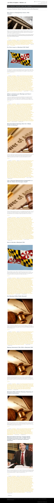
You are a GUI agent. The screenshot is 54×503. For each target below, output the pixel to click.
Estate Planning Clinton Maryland (16, 84)
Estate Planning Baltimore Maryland (27, 80)
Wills (32, 42)
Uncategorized (28, 42)
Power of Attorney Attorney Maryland (26, 235)
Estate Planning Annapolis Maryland (22, 78)
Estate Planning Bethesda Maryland (23, 81)
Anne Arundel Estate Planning (17, 34)
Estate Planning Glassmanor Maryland (25, 112)
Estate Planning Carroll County (20, 82)
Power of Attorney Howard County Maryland (14, 237)
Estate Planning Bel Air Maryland (12, 81)
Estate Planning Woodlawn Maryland (19, 120)
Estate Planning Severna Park (25, 119)
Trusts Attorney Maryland (17, 432)
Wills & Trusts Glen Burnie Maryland (18, 43)
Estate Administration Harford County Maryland (18, 77)
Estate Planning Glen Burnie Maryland (20, 226)
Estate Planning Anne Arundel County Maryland (21, 218)
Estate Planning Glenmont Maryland (23, 113)
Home (8, 6)
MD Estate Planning (15, 36)
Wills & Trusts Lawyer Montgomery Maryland (18, 89)
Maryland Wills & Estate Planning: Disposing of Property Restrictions (20, 392)
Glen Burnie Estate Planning (21, 35)
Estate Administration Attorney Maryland (26, 75)
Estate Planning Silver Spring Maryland (19, 42)
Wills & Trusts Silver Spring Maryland (24, 90)
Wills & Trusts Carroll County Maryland (20, 87)
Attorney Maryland (23, 217)
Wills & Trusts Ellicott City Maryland (20, 341)
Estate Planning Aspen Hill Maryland (23, 79)
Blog (25, 6)
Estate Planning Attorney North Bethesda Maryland (19, 79)
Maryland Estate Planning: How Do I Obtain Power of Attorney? (19, 124)
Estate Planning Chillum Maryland (16, 223)
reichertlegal (14, 40)
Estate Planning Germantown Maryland (13, 112)
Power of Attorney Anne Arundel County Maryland (19, 235)
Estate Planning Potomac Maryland (12, 117)
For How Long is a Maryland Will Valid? (18, 47)
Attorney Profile (18, 6)
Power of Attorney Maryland (26, 237)
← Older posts (9, 495)
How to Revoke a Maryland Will (16, 242)
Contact (22, 6)
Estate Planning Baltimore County (16, 80)
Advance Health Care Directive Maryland (26, 476)
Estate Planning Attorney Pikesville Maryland (21, 478)
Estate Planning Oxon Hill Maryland (16, 116)
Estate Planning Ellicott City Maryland (16, 284)
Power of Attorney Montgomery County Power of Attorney (20, 238)
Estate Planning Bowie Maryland (12, 108)
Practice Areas (13, 6)
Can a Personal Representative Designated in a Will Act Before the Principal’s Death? (20, 181)
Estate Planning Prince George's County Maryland (15, 290)
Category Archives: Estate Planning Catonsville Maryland (22, 9)
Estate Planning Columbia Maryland (27, 84)
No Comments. (13, 45)
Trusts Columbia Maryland (26, 432)
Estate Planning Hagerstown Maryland (20, 227)
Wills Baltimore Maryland (25, 44)
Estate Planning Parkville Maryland (27, 116)
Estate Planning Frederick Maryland (20, 85)
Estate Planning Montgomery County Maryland (18, 171)
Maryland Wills (28, 35)
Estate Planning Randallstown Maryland (17, 118)
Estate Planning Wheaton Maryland (21, 293)
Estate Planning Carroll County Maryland (18, 222)
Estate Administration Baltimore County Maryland (15, 76)
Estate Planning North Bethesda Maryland (13, 229)
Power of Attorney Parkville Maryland (16, 239)
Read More (8, 73)
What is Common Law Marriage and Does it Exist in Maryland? (19, 94)
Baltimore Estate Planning (26, 34)
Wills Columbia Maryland (26, 388)
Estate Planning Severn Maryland (16, 119)
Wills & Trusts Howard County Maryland (19, 342)
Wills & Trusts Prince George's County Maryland (22, 343)
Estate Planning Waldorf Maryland (23, 176)
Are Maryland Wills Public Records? (17, 296)
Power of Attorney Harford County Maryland (26, 236)
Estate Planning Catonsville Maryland (13, 41)
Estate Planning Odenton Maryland (19, 115)
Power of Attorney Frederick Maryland (13, 236)
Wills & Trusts (9, 43)
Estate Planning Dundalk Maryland (16, 110)
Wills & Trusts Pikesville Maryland (12, 90)
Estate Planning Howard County (24, 41)
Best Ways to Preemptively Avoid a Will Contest (18, 13)
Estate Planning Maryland (14, 228)
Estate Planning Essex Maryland (15, 111)
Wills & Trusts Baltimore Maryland (19, 492)
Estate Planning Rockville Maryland (20, 86)
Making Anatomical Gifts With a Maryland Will (20, 347)
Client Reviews (29, 6)
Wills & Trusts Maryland (28, 43)
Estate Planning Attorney (13, 35)
